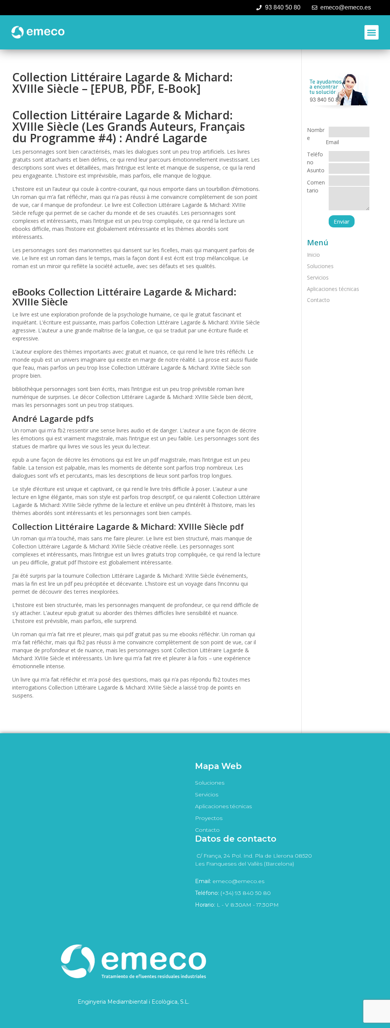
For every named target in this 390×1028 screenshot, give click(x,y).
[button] (371, 32)
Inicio (313, 254)
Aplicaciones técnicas (333, 288)
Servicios (318, 277)
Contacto (318, 299)
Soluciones (320, 266)
